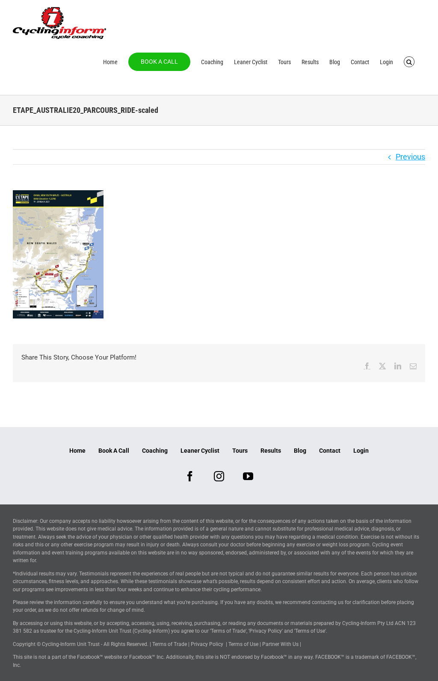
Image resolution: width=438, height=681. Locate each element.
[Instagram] (219, 476)
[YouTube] (248, 476)
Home (77, 450)
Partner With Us (280, 644)
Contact (329, 450)
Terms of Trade (169, 644)
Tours (240, 450)
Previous (410, 156)
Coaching (155, 450)
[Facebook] (190, 476)
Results (270, 450)
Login (361, 450)
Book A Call (113, 450)
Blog (300, 450)
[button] (409, 61)
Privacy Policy (207, 644)
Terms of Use (243, 644)
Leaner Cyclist (200, 450)
